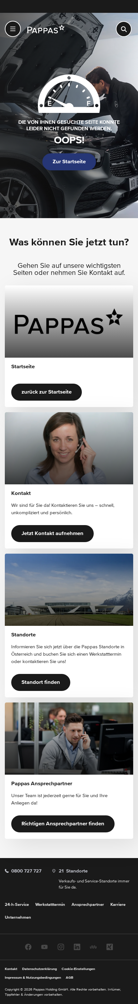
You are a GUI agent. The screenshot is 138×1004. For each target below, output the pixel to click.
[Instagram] (60, 946)
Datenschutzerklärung (39, 969)
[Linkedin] (77, 946)
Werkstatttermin (50, 905)
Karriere (117, 905)
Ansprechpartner (88, 905)
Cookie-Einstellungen (78, 969)
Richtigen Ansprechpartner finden (63, 824)
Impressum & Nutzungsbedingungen (33, 977)
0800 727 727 (26, 871)
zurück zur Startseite (47, 392)
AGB (69, 977)
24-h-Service (17, 905)
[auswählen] (13, 29)
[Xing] (109, 946)
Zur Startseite (69, 162)
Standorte (73, 871)
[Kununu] (93, 946)
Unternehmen (18, 917)
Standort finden (41, 682)
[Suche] (123, 29)
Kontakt (11, 969)
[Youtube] (44, 946)
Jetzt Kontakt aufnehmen (52, 533)
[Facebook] (28, 946)
